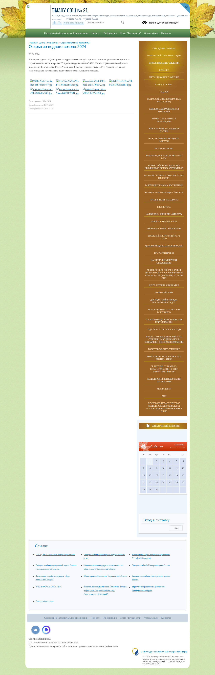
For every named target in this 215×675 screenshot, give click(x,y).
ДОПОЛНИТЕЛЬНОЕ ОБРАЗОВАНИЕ (164, 228)
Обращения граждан (164, 48)
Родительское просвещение (164, 349)
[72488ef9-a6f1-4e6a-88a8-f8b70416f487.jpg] (41, 85)
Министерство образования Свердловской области (105, 576)
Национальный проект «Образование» (164, 261)
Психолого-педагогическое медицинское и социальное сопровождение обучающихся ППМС (164, 407)
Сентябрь (179, 444)
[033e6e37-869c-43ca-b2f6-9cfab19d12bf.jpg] (94, 93)
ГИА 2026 (164, 92)
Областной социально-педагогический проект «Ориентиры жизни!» (164, 369)
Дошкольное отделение (164, 221)
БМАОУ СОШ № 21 (70, 11)
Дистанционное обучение (164, 77)
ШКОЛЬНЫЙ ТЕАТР (164, 292)
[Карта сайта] (59, 22)
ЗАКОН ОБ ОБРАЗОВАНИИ (48, 587)
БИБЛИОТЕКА (164, 207)
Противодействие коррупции (164, 56)
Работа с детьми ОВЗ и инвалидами (164, 120)
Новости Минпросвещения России (163, 130)
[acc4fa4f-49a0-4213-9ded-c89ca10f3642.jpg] (94, 85)
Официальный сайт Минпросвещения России (151, 565)
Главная (33, 43)
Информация (110, 33)
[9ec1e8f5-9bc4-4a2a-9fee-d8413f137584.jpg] (68, 93)
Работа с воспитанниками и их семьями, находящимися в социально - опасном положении (163, 339)
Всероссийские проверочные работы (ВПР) (164, 100)
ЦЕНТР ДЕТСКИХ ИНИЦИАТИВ (164, 285)
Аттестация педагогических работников (164, 311)
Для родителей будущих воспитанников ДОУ (164, 301)
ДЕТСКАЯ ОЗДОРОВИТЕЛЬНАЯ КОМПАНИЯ (164, 110)
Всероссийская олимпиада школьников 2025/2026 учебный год (164, 166)
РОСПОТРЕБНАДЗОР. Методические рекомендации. (163, 320)
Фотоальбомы (151, 33)
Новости (96, 33)
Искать (123, 22)
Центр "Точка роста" (49, 43)
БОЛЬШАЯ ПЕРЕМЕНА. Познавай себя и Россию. (164, 176)
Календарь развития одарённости (164, 192)
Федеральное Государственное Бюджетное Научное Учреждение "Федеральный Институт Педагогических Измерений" (105, 590)
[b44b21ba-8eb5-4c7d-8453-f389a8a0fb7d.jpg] (121, 85)
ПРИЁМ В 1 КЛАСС (164, 84)
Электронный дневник (165, 426)
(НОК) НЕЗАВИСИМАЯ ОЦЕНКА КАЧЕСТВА (163, 139)
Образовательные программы (74, 43)
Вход (176, 528)
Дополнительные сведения (164, 63)
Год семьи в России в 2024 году (164, 329)
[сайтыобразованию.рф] (185, 8)
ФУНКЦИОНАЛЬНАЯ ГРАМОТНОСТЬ (164, 214)
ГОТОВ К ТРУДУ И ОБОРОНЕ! (164, 200)
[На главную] (54, 22)
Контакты (166, 33)
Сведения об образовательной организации (66, 33)
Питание (164, 70)
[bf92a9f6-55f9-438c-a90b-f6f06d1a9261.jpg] (41, 93)
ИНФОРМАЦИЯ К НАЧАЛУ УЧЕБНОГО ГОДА (164, 157)
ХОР (164, 396)
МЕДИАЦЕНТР (164, 389)
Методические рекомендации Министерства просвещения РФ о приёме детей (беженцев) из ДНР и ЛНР (164, 274)
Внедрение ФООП (164, 148)
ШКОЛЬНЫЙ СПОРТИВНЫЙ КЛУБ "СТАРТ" (164, 237)
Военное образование (45, 601)
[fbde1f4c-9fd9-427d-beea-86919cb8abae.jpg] (68, 85)
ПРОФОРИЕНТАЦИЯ (164, 253)
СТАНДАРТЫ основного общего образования (55, 554)
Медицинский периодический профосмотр (164, 380)
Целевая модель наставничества (164, 246)
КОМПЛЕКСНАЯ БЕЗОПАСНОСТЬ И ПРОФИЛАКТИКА (164, 357)
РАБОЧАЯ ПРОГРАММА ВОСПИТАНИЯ (164, 185)
